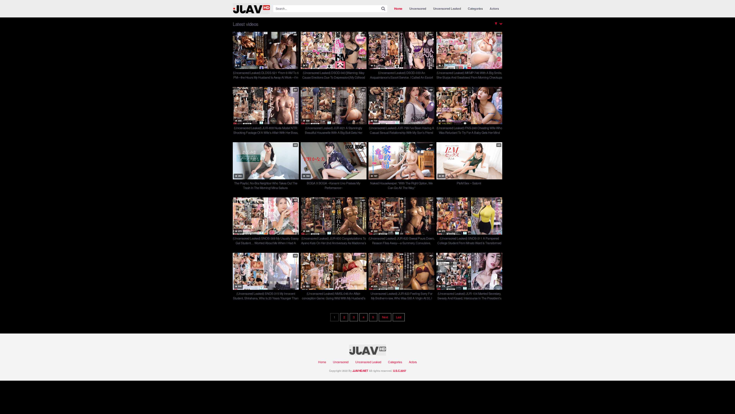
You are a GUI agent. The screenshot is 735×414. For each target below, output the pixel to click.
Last (398, 317)
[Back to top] (724, 401)
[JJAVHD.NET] (251, 8)
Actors (494, 8)
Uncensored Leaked (447, 8)
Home (398, 8)
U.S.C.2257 (399, 371)
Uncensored (417, 8)
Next (385, 317)
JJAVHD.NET (360, 371)
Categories (475, 8)
